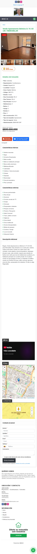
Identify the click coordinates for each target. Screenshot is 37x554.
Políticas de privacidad (9, 519)
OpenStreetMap (31, 397)
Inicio (4, 24)
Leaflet (21, 397)
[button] (34, 34)
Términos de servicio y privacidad (23, 463)
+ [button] (4, 367)
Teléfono (5, 444)
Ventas (4, 512)
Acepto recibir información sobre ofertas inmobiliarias (17, 457)
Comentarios (6, 449)
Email (4, 438)
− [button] (4, 370)
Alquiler (5, 514)
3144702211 (5, 493)
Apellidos (5, 433)
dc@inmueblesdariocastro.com (10, 501)
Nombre (5, 428)
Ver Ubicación (15, 412)
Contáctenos (6, 517)
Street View (9, 69)
